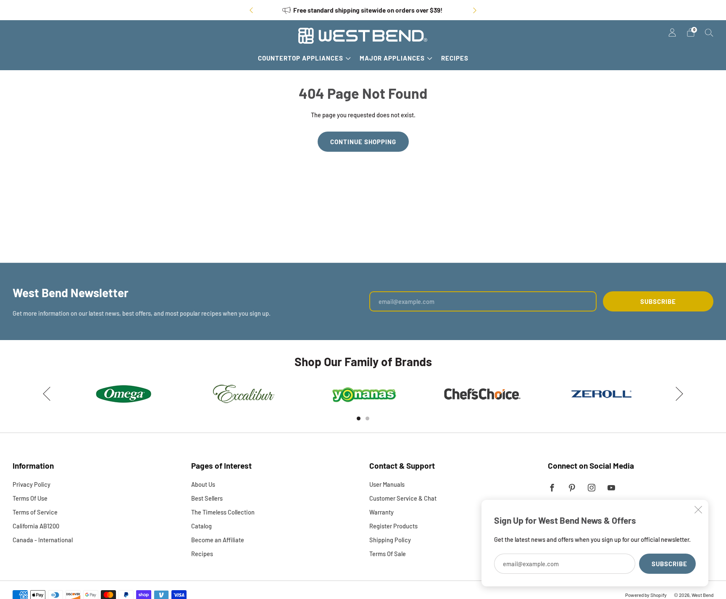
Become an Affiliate (217, 540)
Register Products (393, 526)
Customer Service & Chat (403, 498)
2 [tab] (367, 418)
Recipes (454, 58)
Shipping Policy (390, 540)
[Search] (709, 32)
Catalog (201, 526)
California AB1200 (36, 526)
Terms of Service (35, 512)
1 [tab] (358, 418)
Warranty (381, 512)
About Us (203, 484)
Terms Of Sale (387, 553)
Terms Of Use (30, 498)
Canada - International (43, 540)
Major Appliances (392, 58)
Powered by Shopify (646, 595)
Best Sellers (207, 498)
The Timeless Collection (223, 512)
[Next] (474, 10)
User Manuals (387, 484)
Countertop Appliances (300, 58)
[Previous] (251, 10)
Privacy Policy (31, 484)
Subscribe (669, 563)
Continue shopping (363, 141)
